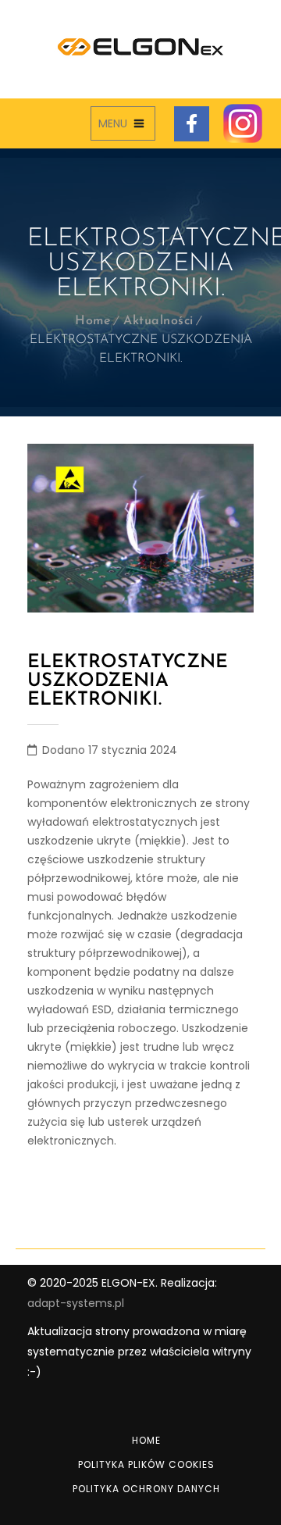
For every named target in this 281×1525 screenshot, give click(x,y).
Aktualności (158, 321)
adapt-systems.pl (75, 1303)
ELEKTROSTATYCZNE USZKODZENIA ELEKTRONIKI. (127, 681)
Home (93, 321)
